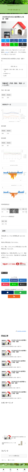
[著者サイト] (7, 292)
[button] (25, 258)
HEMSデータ (7, 73)
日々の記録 (4, 272)
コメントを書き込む (14, 455)
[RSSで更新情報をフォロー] (14, 296)
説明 (5, 75)
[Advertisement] (14, 314)
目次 (12, 66)
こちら (6, 52)
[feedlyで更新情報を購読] (20, 292)
